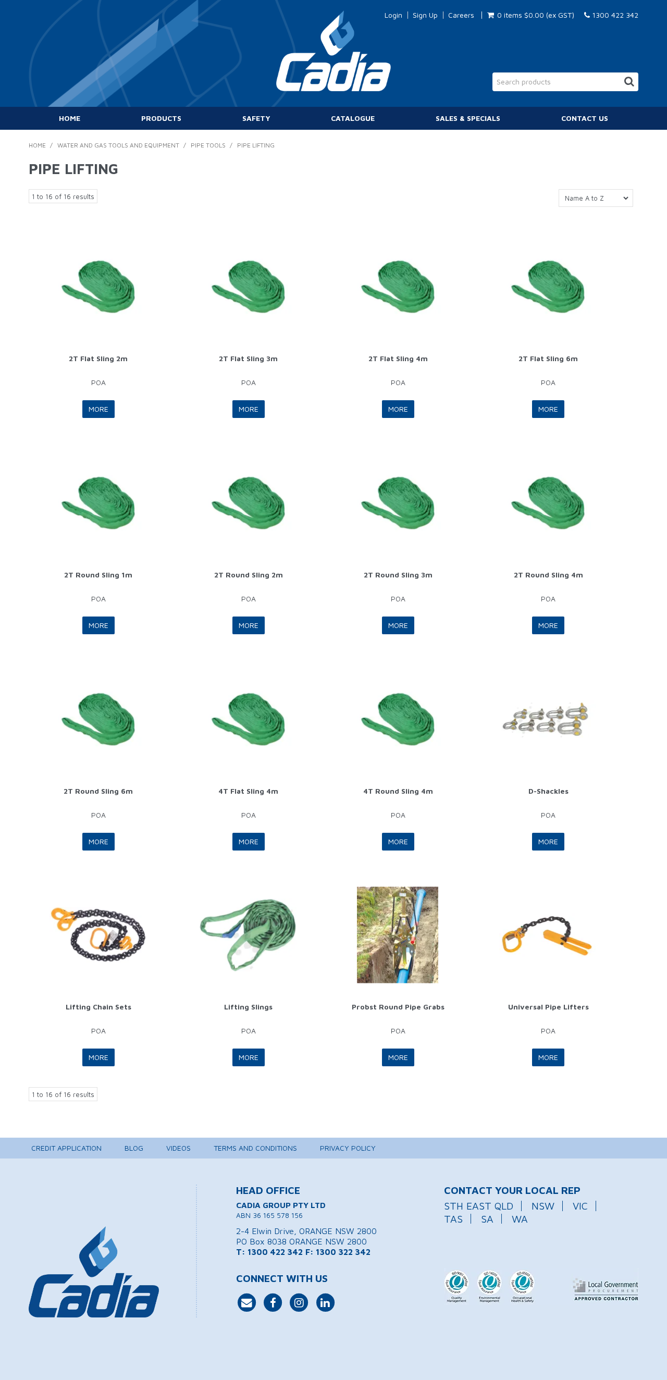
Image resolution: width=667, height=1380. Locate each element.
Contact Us (584, 118)
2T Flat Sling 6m (548, 358)
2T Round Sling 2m (248, 574)
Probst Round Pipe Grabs (398, 1006)
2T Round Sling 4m (548, 574)
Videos (178, 1147)
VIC (580, 1206)
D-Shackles (548, 790)
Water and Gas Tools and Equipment (118, 145)
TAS (453, 1219)
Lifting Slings (248, 1006)
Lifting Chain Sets (98, 1006)
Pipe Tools (208, 145)
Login (393, 15)
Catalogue (353, 118)
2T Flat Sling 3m (248, 358)
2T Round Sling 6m (98, 790)
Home (69, 118)
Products (161, 118)
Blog (134, 1147)
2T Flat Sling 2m (98, 358)
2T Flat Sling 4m (398, 358)
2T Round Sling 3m (398, 574)
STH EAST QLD (478, 1206)
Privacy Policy (348, 1147)
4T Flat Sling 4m (248, 790)
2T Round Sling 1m (98, 574)
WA (520, 1219)
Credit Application (66, 1147)
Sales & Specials (468, 118)
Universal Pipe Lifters (548, 1006)
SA (487, 1219)
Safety (256, 118)
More (98, 408)
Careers (461, 15)
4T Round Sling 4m (398, 790)
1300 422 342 (614, 14)
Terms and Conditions (255, 1147)
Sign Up (425, 15)
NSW (543, 1206)
